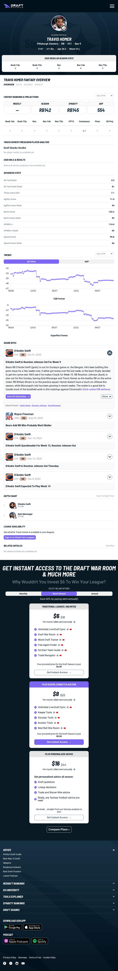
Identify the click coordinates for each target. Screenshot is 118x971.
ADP (87, 261)
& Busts (17, 867)
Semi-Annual (59, 593)
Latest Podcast (10, 876)
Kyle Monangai (54, 405)
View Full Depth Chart (105, 496)
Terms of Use (35, 957)
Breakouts (8, 867)
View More (110, 546)
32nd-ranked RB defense (96, 389)
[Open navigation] (112, 6)
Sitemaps (22, 957)
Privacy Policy (9, 957)
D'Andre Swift (24, 504)
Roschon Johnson (39, 405)
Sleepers (7, 863)
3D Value (31, 261)
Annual (94, 593)
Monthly (23, 593)
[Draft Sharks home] (13, 6)
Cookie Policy (49, 957)
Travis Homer (25, 405)
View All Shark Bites (16, 396)
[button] (59, 356)
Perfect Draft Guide (12, 854)
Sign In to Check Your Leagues (20, 537)
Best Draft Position (12, 871)
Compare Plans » (59, 829)
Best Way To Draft (11, 858)
